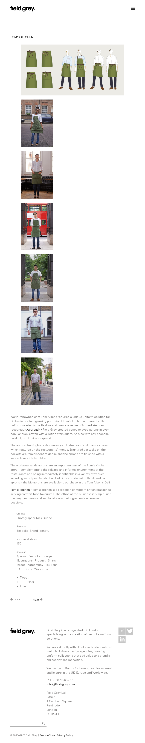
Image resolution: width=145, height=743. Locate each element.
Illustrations (24, 560)
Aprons (21, 556)
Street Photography (29, 564)
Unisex (27, 569)
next (36, 599)
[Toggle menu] (133, 8)
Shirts (52, 560)
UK (18, 569)
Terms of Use (47, 735)
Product (40, 560)
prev (17, 599)
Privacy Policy (65, 735)
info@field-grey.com (61, 684)
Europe (48, 556)
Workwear (41, 569)
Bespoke (34, 556)
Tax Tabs (51, 564)
